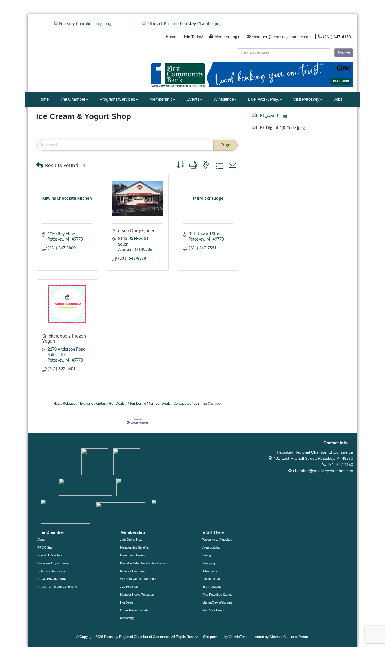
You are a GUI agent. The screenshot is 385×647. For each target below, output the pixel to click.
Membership (160, 99)
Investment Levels (132, 555)
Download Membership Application (143, 563)
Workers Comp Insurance (138, 578)
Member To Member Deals (149, 404)
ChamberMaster (281, 637)
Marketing (127, 618)
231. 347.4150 (339, 464)
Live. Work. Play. (263, 99)
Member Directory (132, 571)
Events (193, 99)
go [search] (228, 145)
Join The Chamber (208, 404)
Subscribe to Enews (51, 571)
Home (43, 99)
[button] (39, 166)
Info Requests (212, 586)
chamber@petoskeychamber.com (322, 470)
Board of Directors (50, 555)
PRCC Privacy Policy (52, 578)
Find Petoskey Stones (217, 594)
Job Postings (129, 586)
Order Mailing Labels (134, 610)
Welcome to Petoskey (217, 539)
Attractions (209, 571)
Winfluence (224, 99)
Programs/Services (117, 99)
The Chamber (72, 99)
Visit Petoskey (306, 99)
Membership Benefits (134, 547)
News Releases (65, 404)
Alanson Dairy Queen (134, 230)
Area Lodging (211, 547)
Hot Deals (116, 404)
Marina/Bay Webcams (217, 602)
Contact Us (182, 404)
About (41, 539)
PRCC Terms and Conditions (57, 586)
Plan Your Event (213, 610)
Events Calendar (92, 404)
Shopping (208, 563)
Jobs (338, 99)
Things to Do (211, 578)
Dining (206, 555)
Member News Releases (137, 594)
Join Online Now (131, 539)
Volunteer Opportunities (53, 563)
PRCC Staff (45, 547)
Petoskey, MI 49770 (313, 458)
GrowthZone (238, 637)
